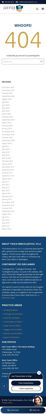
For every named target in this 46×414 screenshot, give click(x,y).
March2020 (6, 114)
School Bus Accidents (11, 318)
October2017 (7, 173)
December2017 (8, 167)
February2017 (7, 196)
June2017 (5, 184)
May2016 (5, 223)
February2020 (7, 117)
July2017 (5, 182)
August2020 (6, 99)
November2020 (8, 90)
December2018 (8, 131)
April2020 (5, 111)
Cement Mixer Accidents (12, 322)
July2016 (5, 217)
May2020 (5, 108)
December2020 (8, 87)
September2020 (8, 96)
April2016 (5, 226)
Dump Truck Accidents (12, 326)
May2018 (5, 152)
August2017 (6, 179)
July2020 (5, 102)
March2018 (6, 158)
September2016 (8, 211)
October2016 (7, 208)
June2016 (5, 220)
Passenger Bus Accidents (13, 314)
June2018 (5, 149)
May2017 (5, 187)
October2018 (7, 137)
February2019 (7, 126)
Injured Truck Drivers (11, 337)
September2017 (8, 176)
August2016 (6, 214)
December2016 (8, 202)
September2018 (8, 140)
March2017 (6, 193)
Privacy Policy (7, 403)
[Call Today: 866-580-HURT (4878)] (37, 8)
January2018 (7, 164)
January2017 (7, 199)
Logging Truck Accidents (12, 329)
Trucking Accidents (10, 310)
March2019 (6, 123)
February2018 (7, 161)
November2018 (8, 134)
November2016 (8, 205)
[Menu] (43, 8)
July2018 (5, 146)
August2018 (6, 143)
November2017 (8, 170)
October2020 (7, 93)
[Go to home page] (13, 8)
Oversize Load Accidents (12, 333)
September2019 (8, 120)
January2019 (7, 128)
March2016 (6, 229)
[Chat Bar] (23, 410)
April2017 (5, 190)
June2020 (5, 105)
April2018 (5, 155)
